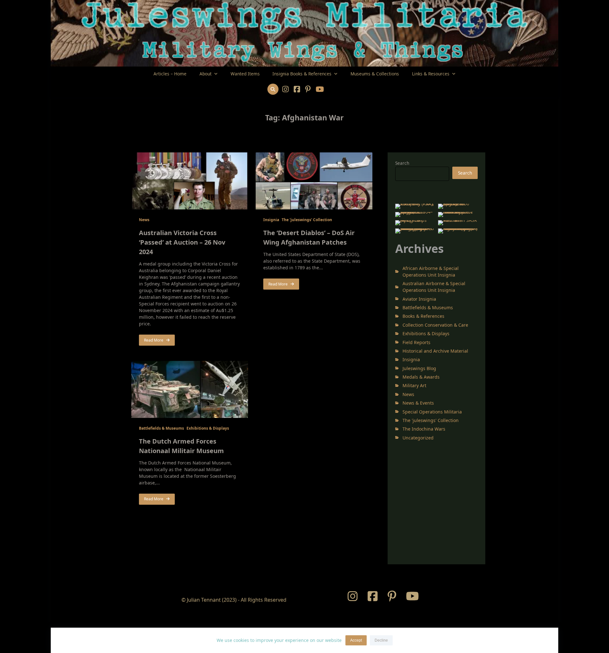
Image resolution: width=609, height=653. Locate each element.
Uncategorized (418, 438)
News (144, 219)
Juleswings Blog (419, 368)
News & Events (418, 403)
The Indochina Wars (424, 429)
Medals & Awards (421, 377)
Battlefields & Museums (161, 428)
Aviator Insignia (419, 299)
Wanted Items (245, 74)
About (206, 74)
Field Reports (416, 342)
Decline (381, 640)
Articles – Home (170, 74)
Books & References (423, 316)
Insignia (271, 219)
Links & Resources (430, 74)
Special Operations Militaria (432, 412)
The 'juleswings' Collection (307, 219)
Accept (356, 640)
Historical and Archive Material (435, 351)
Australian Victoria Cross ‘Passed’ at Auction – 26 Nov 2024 (182, 242)
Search (402, 163)
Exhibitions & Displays (208, 428)
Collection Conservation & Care (435, 325)
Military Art (414, 385)
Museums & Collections (374, 74)
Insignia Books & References (301, 74)
